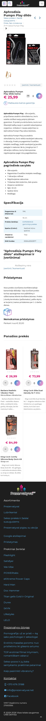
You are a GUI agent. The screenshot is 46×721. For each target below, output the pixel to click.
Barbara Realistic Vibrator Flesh (11, 392)
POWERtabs (11, 572)
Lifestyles (9, 614)
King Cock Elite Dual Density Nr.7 (33, 391)
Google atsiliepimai (15, 536)
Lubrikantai (10, 512)
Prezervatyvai (11, 506)
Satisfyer (8, 561)
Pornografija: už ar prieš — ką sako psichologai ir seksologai (21, 635)
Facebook (12, 696)
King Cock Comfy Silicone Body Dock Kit (11, 459)
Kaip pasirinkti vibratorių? (19, 671)
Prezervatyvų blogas (17, 627)
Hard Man (9, 584)
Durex (7, 602)
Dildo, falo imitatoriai (13, 23)
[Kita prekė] (39, 18)
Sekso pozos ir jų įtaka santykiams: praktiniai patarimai (22, 663)
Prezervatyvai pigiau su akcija (21, 527)
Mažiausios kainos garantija (21, 103)
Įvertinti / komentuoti (31, 85)
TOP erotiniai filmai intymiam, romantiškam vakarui (21, 654)
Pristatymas (11, 541)
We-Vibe (8, 566)
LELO (7, 620)
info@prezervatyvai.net (20, 690)
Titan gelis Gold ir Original (19, 596)
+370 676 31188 (15, 684)
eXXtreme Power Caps (17, 578)
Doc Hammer (12, 590)
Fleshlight (9, 555)
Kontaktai (10, 678)
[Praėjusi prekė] (35, 18)
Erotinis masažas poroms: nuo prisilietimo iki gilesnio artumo (21, 644)
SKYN (7, 608)
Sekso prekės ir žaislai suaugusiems (16, 520)
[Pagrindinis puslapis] (23, 4)
